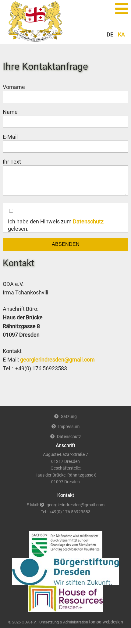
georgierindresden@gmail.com (57, 360)
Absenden (66, 244)
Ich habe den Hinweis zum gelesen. (56, 225)
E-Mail (15, 137)
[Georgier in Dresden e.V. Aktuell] (35, 40)
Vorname (14, 87)
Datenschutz (88, 222)
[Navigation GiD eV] (119, 9)
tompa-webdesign (106, 622)
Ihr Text (12, 162)
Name (15, 112)
